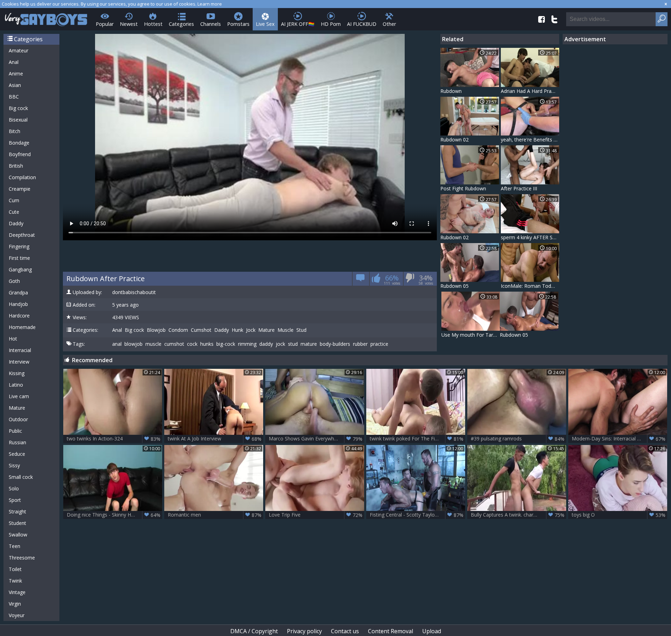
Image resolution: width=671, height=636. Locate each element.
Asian (15, 85)
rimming (247, 344)
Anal (14, 62)
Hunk (237, 330)
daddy (266, 344)
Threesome (22, 557)
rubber (360, 344)
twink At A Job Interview (214, 438)
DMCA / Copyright (254, 631)
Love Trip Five (315, 514)
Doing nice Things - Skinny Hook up (113, 514)
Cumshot (201, 330)
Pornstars (238, 24)
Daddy (16, 223)
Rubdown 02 (454, 139)
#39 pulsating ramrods (517, 438)
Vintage (17, 592)
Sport (15, 500)
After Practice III (519, 188)
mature (309, 344)
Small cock (21, 477)
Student (17, 523)
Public (15, 430)
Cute (14, 212)
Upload (431, 631)
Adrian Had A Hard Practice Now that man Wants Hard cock (530, 91)
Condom (178, 330)
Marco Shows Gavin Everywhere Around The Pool (316, 438)
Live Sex (265, 24)
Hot (13, 338)
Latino (16, 384)
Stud (301, 330)
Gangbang (20, 269)
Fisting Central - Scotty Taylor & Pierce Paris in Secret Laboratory (417, 514)
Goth (14, 281)
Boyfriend (20, 154)
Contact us (345, 631)
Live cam (19, 396)
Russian (17, 442)
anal (117, 344)
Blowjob (156, 330)
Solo (14, 488)
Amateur (18, 50)
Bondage (19, 142)
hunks (207, 344)
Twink (15, 580)
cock (192, 344)
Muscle (285, 330)
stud (293, 344)
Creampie (19, 188)
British (16, 165)
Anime (16, 73)
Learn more (209, 4)
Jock (250, 330)
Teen (14, 546)
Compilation (22, 177)
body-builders (335, 344)
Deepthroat (22, 235)
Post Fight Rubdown (463, 188)
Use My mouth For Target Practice (470, 334)
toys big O (618, 514)
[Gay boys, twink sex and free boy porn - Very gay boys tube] (46, 17)
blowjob (133, 344)
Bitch (14, 131)
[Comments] (360, 280)
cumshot (174, 344)
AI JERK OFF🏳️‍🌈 (298, 24)
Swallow (18, 534)
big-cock (225, 344)
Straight (17, 511)
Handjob (18, 304)
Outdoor (18, 419)
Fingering (19, 246)
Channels (210, 24)
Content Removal (390, 631)
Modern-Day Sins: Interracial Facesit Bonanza (619, 438)
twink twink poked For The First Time (416, 438)
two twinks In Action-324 (113, 438)
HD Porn (331, 24)
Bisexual (18, 119)
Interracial (20, 350)
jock (280, 344)
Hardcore (19, 315)
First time (19, 258)
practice (379, 344)
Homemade (22, 327)
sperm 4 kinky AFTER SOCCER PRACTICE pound (530, 237)
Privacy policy (304, 631)
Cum (14, 200)
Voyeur (16, 615)
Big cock (18, 108)
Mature (17, 407)
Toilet (15, 569)
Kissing (16, 373)
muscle (153, 344)
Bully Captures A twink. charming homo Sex (518, 514)
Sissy (14, 465)
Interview (19, 361)
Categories (181, 24)
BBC (14, 96)
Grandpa (18, 292)
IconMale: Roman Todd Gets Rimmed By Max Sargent (530, 286)
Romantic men (214, 514)
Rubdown (451, 91)
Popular (105, 24)
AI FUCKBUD (361, 24)
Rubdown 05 (454, 286)
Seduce (17, 454)
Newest (129, 24)
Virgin (15, 603)
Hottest (153, 24)
